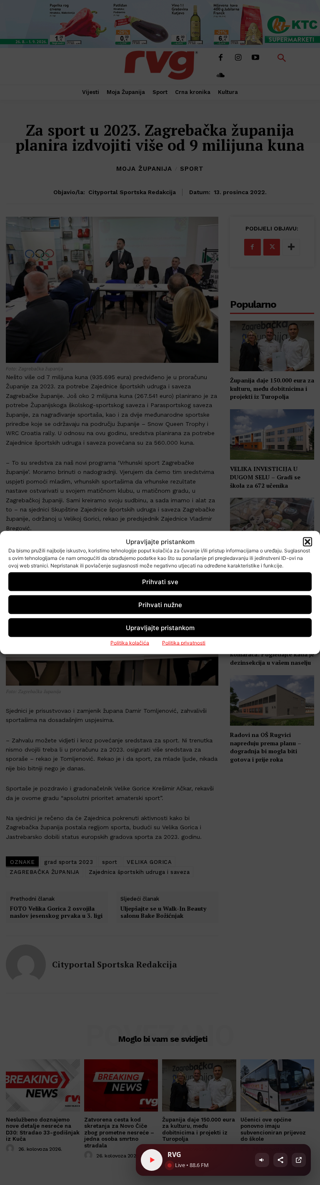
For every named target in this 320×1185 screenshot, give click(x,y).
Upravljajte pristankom (160, 627)
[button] (307, 541)
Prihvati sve (160, 581)
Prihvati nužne (160, 604)
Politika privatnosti (183, 643)
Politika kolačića (129, 643)
